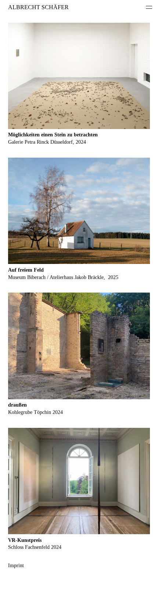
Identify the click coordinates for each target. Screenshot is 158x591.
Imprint (16, 565)
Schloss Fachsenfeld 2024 (34, 547)
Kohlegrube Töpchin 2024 (35, 412)
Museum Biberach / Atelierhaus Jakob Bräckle (56, 277)
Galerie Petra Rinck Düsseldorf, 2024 (47, 142)
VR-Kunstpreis (25, 540)
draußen (17, 405)
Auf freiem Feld (26, 270)
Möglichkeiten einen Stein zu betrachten (53, 134)
